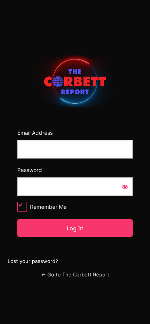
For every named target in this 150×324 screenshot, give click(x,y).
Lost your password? (33, 261)
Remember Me (48, 206)
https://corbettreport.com (75, 81)
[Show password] (125, 186)
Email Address (35, 132)
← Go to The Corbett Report (75, 274)
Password (29, 170)
